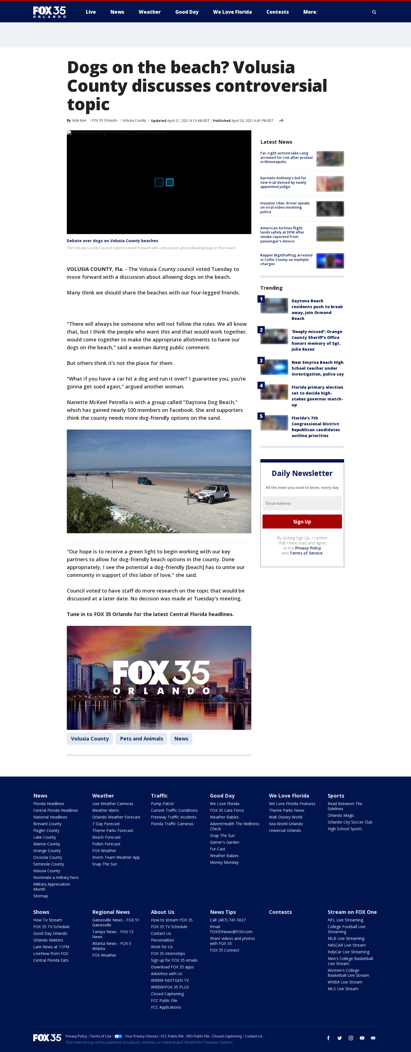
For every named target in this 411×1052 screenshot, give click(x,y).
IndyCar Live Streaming (348, 951)
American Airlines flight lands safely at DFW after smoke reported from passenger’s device (282, 234)
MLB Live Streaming (346, 938)
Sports (336, 795)
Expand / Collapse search (374, 12)
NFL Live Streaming (345, 920)
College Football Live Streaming (346, 929)
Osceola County (47, 857)
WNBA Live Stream (345, 982)
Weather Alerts (105, 810)
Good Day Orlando (50, 933)
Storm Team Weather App (116, 857)
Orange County (47, 850)
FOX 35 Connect (224, 950)
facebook (328, 1038)
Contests (280, 912)
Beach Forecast (106, 837)
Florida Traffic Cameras (172, 823)
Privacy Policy (308, 548)
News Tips (223, 912)
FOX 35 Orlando (104, 120)
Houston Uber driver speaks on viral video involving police (285, 207)
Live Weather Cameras (112, 803)
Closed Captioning (167, 993)
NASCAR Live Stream (347, 945)
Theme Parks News (286, 810)
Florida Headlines (48, 803)
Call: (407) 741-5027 (228, 920)
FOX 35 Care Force (227, 810)
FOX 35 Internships (168, 953)
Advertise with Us (166, 973)
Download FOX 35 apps (172, 967)
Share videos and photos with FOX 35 (232, 941)
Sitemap (40, 895)
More (309, 12)
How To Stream (47, 920)
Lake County (44, 837)
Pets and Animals (141, 738)
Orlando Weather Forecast (116, 817)
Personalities (162, 940)
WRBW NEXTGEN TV (170, 980)
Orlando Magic (341, 815)
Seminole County (48, 864)
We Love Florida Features (292, 803)
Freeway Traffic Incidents (174, 817)
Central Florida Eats (50, 960)
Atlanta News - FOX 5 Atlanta (111, 946)
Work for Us (162, 946)
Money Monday (224, 862)
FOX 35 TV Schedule (51, 926)
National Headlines (50, 817)
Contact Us (161, 933)
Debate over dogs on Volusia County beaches (112, 240)
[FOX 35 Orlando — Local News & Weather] (51, 12)
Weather (103, 795)
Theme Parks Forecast (112, 830)
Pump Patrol (162, 803)
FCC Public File (164, 1000)
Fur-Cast (217, 848)
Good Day (222, 795)
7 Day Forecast (106, 823)
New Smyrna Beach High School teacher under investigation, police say (318, 368)
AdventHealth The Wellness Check (234, 826)
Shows (41, 912)
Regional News (111, 912)
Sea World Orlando (286, 823)
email (373, 1038)
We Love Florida (224, 803)
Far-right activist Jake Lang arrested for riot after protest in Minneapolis (286, 157)
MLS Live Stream (343, 988)
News (181, 738)
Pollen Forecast (106, 843)
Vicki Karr (79, 120)
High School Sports (345, 828)
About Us (162, 912)
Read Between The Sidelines (345, 806)
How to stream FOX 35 (172, 920)
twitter (339, 1038)
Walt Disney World (285, 817)
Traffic (159, 795)
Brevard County (47, 823)
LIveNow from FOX (50, 953)
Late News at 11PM (51, 946)
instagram (350, 1038)
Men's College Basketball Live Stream (350, 961)
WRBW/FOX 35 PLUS (170, 987)
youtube (362, 1038)
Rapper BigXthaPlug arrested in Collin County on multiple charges (286, 259)
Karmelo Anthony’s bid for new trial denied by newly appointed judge (283, 182)
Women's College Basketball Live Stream (348, 973)
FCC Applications (166, 1007)
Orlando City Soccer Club (350, 822)
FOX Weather (104, 850)
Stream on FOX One (352, 912)
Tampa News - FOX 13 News (112, 934)
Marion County (46, 843)
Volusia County (134, 120)
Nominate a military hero (56, 877)
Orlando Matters (48, 940)
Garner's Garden (224, 842)
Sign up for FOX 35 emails (174, 960)
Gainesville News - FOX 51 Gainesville (116, 922)
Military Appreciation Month (51, 886)
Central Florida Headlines (55, 810)
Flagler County (46, 830)
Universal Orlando (285, 830)
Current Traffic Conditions (174, 810)
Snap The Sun (104, 864)
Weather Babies (224, 817)
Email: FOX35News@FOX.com (231, 929)
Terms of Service (306, 553)
